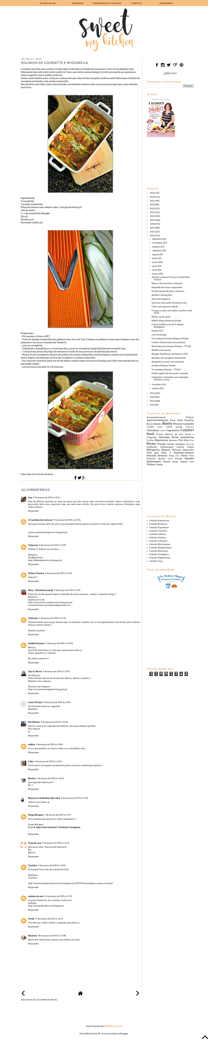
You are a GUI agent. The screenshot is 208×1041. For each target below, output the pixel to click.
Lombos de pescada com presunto (168, 342)
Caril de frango (159, 335)
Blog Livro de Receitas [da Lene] (44, 798)
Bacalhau (189, 420)
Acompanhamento (156, 417)
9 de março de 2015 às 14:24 (48, 761)
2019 (152, 220)
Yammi (159, 464)
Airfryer (189, 417)
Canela (150, 427)
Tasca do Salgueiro (161, 299)
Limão (190, 447)
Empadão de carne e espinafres (167, 287)
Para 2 (166, 452)
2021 (152, 212)
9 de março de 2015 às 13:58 (49, 744)
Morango (176, 450)
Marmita (32, 936)
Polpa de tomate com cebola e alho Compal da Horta (49, 207)
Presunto (151, 458)
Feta (192, 440)
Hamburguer (166, 447)
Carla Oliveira (35, 702)
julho (155, 258)
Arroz (172, 420)
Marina (32, 778)
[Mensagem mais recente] (23, 993)
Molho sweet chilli (161, 317)
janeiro (156, 388)
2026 (152, 193)
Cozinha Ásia (156, 561)
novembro (157, 243)
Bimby (167, 423)
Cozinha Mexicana (158, 551)
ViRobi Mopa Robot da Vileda (166, 321)
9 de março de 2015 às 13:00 (56, 671)
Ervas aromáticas (183, 437)
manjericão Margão (39, 213)
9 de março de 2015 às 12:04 (59, 643)
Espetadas (173, 440)
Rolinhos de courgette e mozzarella (169, 358)
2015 (152, 235)
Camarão (188, 423)
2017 (152, 228)
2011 (152, 405)
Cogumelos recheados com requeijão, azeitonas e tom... (170, 378)
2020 (152, 216)
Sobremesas (154, 461)
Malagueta (153, 449)
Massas (165, 449)
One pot (153, 452)
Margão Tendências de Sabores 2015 (170, 354)
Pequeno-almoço (184, 452)
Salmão (189, 458)
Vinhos (151, 464)
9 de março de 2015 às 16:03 (50, 778)
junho (155, 262)
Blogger (124, 1033)
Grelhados (152, 447)
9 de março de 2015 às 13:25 (57, 702)
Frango (161, 443)
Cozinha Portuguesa (159, 554)
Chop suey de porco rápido (165, 306)
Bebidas (157, 424)
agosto (155, 254)
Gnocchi (190, 444)
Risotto (178, 458)
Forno (151, 444)
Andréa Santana (36, 643)
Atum (180, 420)
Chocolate (153, 430)
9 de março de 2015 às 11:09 (52, 545)
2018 (152, 224)
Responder (33, 511)
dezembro (157, 239)
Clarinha (32, 865)
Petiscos (162, 455)
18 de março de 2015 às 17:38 (52, 936)
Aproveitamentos (157, 420)
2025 (152, 197)
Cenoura (190, 427)
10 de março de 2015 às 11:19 (58, 896)
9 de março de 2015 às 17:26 (74, 798)
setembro (157, 250)
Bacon (150, 424)
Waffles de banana (161, 350)
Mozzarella (188, 450)
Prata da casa (34, 843)
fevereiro (157, 384)
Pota (191, 456)
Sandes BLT (158, 331)
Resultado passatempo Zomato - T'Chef (171, 346)
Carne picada (174, 427)
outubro (156, 247)
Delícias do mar (174, 434)
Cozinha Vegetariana (159, 558)
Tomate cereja (170, 461)
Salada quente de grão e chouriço (168, 291)
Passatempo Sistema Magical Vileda (170, 338)
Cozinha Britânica (158, 524)
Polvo (178, 456)
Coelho (162, 431)
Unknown (33, 545)
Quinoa (170, 459)
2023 (152, 204)
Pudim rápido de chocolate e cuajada (170, 373)
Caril (159, 427)
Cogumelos (172, 430)
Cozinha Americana (159, 520)
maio (155, 266)
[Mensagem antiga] (137, 993)
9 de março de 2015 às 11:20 (52, 618)
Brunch (177, 423)
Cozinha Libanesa (158, 541)
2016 (152, 232)
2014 (152, 393)
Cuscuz (159, 434)
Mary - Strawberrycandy (40, 590)
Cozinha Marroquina (159, 544)
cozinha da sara (36, 896)
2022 (152, 208)
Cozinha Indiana (157, 534)
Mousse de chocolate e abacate (167, 283)
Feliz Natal (183, 440)
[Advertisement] (169, 162)
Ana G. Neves (35, 671)
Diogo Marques (35, 815)
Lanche (180, 447)
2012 (152, 401)
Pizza (171, 456)
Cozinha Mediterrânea (160, 547)
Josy (30, 497)
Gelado (170, 444)
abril (155, 270)
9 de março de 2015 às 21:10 (55, 843)
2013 (152, 397)
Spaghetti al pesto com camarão (168, 362)
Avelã (31, 919)
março (155, 274)
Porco (184, 455)
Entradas (164, 437)
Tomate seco (187, 461)
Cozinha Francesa (158, 531)
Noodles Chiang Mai (162, 295)
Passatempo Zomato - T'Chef (166, 369)
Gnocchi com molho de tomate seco (169, 303)
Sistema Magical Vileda (164, 365)
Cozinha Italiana (157, 537)
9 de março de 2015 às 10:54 (67, 520)
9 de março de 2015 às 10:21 (46, 497)
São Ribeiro (34, 722)
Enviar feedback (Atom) (45, 1000)
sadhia (31, 744)
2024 (152, 201)
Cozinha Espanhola (159, 527)
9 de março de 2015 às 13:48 (54, 722)
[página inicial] (80, 995)
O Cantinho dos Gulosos (40, 520)
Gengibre (180, 444)
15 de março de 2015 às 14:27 (49, 919)
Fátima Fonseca (36, 573)
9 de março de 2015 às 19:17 (57, 815)
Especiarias (161, 440)
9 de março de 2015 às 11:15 (67, 590)
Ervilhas (150, 440)
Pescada (151, 455)
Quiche (161, 458)
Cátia (30, 761)
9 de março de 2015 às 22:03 (51, 865)
